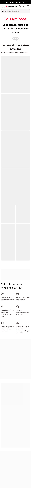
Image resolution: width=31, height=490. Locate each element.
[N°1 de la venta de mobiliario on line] (11, 6)
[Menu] (3, 6)
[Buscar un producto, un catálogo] (3, 11)
